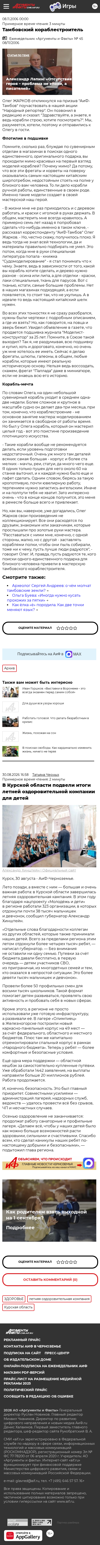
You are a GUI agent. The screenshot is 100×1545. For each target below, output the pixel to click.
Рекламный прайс (22, 1340)
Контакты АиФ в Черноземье (32, 1346)
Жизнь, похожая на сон (39, 733)
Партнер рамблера (68, 1522)
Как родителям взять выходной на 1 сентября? (46, 1215)
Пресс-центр (57, 1353)
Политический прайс (25, 1390)
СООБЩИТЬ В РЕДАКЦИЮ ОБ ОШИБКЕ (38, 1396)
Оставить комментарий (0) (50, 1280)
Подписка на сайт (22, 1353)
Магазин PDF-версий (24, 1372)
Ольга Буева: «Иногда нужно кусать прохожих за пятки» (43, 597)
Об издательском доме (27, 1359)
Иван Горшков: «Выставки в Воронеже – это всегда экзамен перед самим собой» (54, 690)
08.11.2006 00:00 (15, 19)
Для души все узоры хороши (43, 703)
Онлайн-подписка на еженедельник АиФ (45, 1366)
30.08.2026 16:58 (15, 775)
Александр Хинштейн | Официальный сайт (39, 870)
